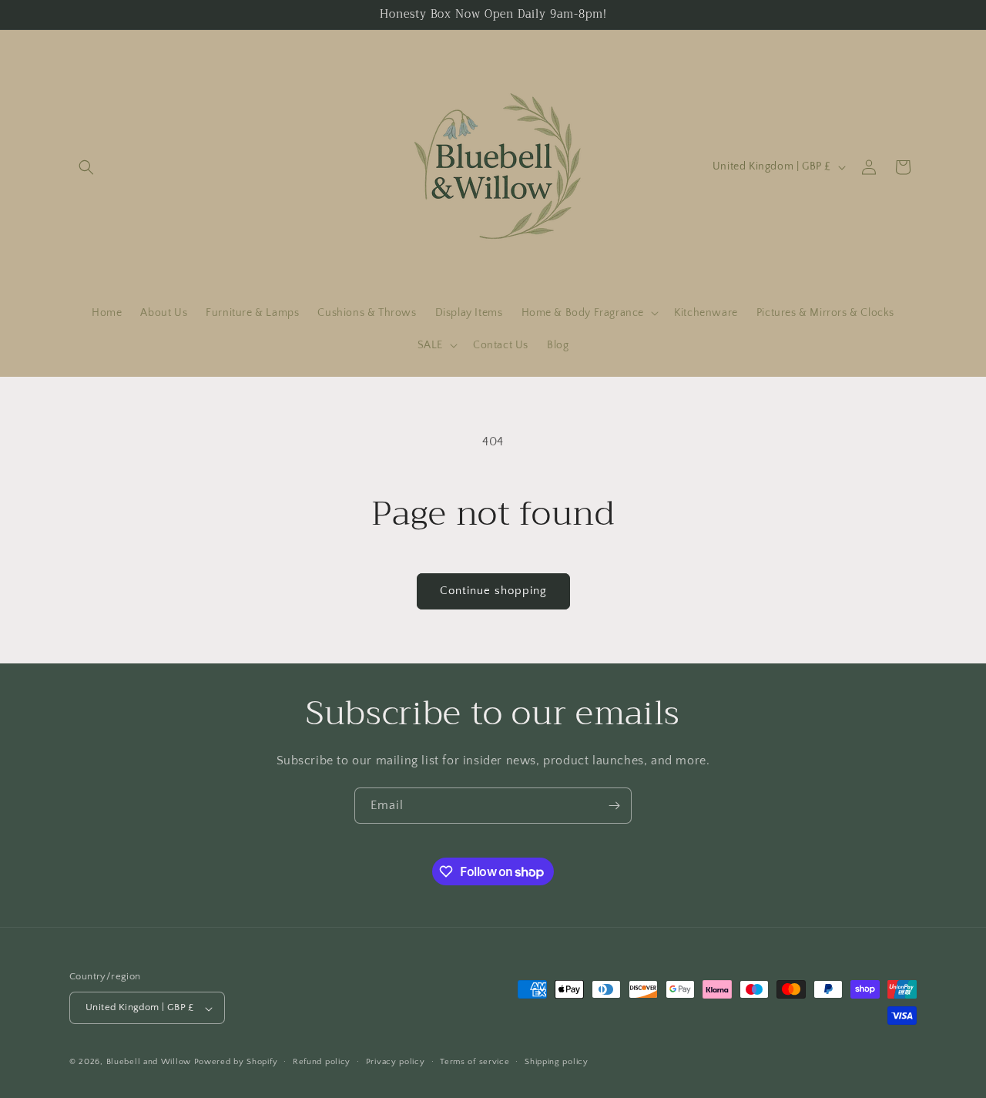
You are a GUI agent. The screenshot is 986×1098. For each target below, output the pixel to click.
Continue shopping (493, 590)
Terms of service (474, 1061)
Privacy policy (395, 1061)
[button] (86, 167)
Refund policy (321, 1061)
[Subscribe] (614, 805)
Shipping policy (557, 1061)
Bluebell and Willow (148, 1062)
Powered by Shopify (236, 1062)
